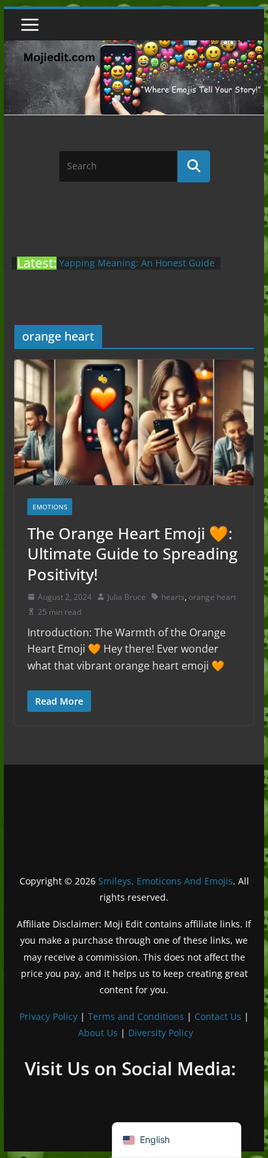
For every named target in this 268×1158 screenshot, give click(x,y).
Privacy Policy (48, 1016)
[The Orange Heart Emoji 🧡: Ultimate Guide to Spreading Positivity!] (134, 422)
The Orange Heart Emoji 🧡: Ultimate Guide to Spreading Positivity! (132, 553)
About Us (98, 1032)
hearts (173, 597)
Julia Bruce (126, 597)
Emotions (50, 506)
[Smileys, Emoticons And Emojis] (134, 47)
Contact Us (217, 1016)
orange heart (212, 597)
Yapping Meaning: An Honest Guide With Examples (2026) (137, 269)
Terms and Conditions (136, 1016)
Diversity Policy (160, 1032)
